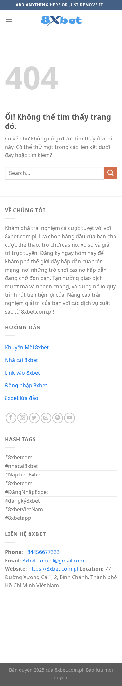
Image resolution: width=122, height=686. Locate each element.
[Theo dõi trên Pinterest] (57, 418)
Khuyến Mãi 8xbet (27, 347)
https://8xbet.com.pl (53, 568)
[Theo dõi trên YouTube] (69, 418)
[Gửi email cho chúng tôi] (46, 418)
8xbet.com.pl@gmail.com (53, 560)
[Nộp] (110, 173)
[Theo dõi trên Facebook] (11, 418)
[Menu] (9, 21)
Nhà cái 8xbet (21, 360)
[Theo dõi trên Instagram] (22, 418)
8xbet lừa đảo (21, 397)
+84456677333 (42, 552)
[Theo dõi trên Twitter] (34, 418)
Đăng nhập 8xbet (26, 385)
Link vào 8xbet (22, 372)
